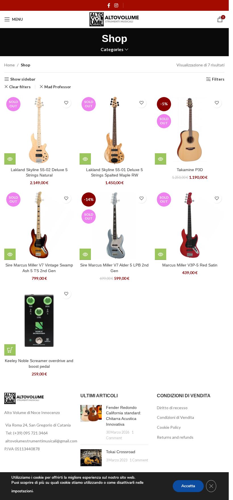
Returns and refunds (175, 437)
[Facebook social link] (108, 5)
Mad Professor (57, 87)
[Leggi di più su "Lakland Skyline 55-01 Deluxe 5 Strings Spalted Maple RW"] (85, 159)
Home (9, 64)
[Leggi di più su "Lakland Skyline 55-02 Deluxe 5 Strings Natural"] (10, 159)
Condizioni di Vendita (175, 417)
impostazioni (22, 491)
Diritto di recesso (172, 407)
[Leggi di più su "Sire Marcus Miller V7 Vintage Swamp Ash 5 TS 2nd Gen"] (10, 254)
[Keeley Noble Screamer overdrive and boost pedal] (39, 321)
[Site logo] (114, 18)
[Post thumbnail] (91, 423)
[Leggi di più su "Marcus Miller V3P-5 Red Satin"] (160, 254)
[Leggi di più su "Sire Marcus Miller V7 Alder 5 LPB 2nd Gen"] (85, 254)
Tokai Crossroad (120, 451)
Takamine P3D (190, 169)
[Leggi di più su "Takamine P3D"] (160, 159)
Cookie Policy (169, 427)
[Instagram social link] (116, 5)
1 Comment (139, 460)
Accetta (188, 486)
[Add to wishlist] (66, 103)
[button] (10, 350)
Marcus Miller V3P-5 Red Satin (189, 265)
